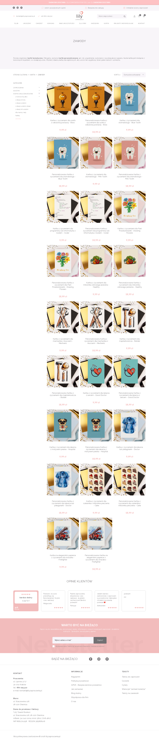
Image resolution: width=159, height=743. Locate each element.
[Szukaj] (124, 16)
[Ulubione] (139, 17)
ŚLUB (16, 23)
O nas (73, 701)
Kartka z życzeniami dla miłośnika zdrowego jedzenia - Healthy (96, 285)
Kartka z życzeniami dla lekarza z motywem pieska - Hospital (63, 448)
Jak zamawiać (77, 689)
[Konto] (134, 17)
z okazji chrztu (20, 100)
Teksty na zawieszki (130, 693)
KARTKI (106, 23)
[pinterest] (21, 8)
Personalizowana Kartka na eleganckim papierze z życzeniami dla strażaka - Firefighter (96, 558)
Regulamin (75, 677)
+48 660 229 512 (46, 16)
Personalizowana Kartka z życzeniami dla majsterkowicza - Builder (63, 395)
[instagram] (17, 8)
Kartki (33, 75)
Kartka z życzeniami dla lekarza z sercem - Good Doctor (96, 394)
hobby (17, 115)
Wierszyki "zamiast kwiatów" (134, 689)
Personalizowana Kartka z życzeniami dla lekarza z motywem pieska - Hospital (96, 449)
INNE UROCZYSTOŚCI (66, 23)
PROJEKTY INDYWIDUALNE (123, 23)
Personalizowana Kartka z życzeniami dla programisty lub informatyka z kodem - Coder (96, 231)
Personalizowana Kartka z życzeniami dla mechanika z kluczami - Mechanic (96, 341)
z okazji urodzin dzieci (23, 106)
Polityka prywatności (80, 681)
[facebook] (14, 8)
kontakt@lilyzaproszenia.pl (25, 16)
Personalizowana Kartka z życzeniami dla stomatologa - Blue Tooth (63, 176)
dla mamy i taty (20, 112)
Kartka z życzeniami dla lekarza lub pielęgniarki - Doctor (129, 448)
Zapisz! (100, 640)
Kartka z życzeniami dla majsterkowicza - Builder (129, 340)
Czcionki (125, 681)
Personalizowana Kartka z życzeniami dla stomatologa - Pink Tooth (129, 176)
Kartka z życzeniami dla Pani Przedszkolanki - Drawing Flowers (130, 231)
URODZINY (27, 23)
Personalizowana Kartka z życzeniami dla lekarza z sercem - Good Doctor (130, 395)
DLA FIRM (82, 23)
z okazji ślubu (21, 97)
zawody (18, 119)
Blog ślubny (76, 693)
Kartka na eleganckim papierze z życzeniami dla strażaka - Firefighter (63, 557)
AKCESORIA (95, 23)
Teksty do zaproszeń (131, 677)
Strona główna (20, 75)
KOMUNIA (50, 23)
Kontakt (141, 23)
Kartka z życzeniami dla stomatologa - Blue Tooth (130, 121)
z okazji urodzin (20, 103)
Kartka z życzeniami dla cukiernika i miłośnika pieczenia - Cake (96, 503)
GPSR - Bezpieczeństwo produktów (86, 685)
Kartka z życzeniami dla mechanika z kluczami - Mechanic (63, 341)
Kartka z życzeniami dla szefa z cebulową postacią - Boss (62, 121)
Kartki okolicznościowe (23, 94)
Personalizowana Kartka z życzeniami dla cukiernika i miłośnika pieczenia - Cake (129, 503)
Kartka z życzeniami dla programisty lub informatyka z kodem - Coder (63, 231)
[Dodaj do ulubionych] (75, 86)
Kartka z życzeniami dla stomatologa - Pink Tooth (96, 175)
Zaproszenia (18, 87)
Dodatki (16, 91)
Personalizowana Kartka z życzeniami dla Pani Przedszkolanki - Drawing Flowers (63, 286)
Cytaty (125, 685)
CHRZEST (39, 23)
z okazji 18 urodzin (21, 109)
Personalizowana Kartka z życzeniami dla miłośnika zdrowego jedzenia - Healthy (129, 285)
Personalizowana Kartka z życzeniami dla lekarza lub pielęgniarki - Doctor (63, 503)
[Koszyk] (144, 17)
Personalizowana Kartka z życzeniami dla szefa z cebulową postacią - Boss (96, 122)
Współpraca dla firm (79, 697)
